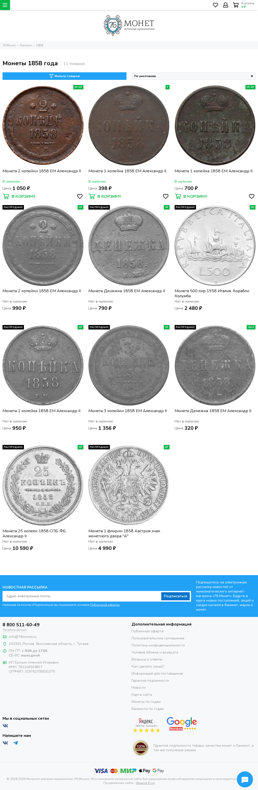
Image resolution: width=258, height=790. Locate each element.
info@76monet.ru (23, 636)
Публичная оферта (147, 631)
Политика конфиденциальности (158, 645)
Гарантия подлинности (150, 680)
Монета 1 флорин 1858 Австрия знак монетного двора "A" (124, 534)
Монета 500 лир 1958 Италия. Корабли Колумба (212, 293)
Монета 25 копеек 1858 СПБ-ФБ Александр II (34, 534)
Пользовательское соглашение (158, 638)
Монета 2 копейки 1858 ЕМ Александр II (42, 171)
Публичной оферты (105, 605)
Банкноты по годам (148, 708)
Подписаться (175, 596)
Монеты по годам (146, 701)
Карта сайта (142, 694)
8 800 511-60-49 (21, 625)
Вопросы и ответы (147, 659)
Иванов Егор (145, 783)
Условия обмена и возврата (155, 652)
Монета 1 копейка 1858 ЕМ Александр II (127, 171)
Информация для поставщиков (157, 673)
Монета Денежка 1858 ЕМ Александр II (126, 291)
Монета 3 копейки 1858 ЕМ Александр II (127, 411)
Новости (139, 687)
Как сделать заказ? (148, 666)
